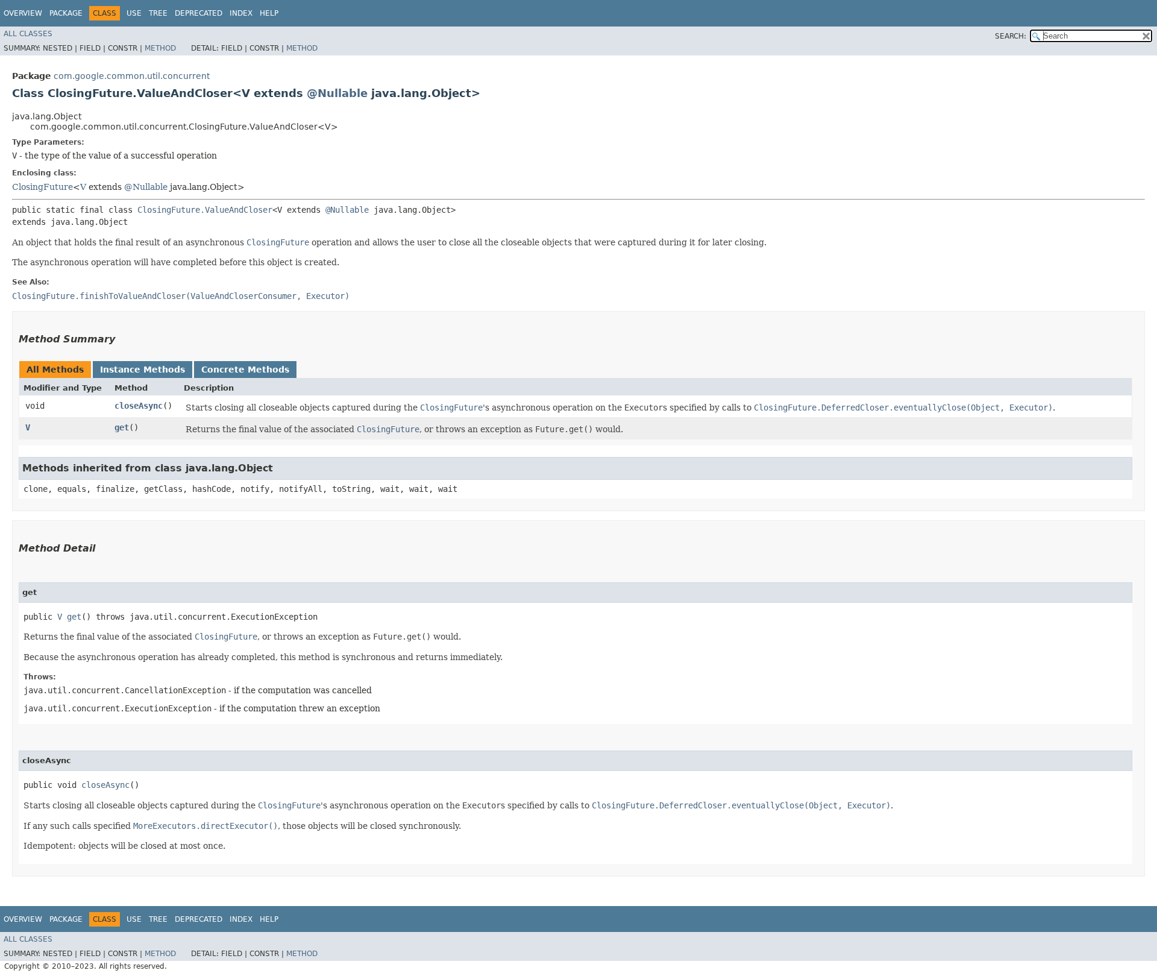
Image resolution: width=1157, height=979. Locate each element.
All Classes (28, 34)
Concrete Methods (245, 369)
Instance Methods (142, 369)
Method (160, 48)
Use (134, 13)
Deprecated (198, 13)
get (121, 427)
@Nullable (337, 93)
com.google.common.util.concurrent (132, 76)
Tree (158, 13)
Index (241, 13)
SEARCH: (1010, 36)
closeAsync (138, 406)
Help (269, 13)
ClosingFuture (42, 187)
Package (66, 13)
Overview (23, 13)
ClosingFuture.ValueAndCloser (204, 210)
